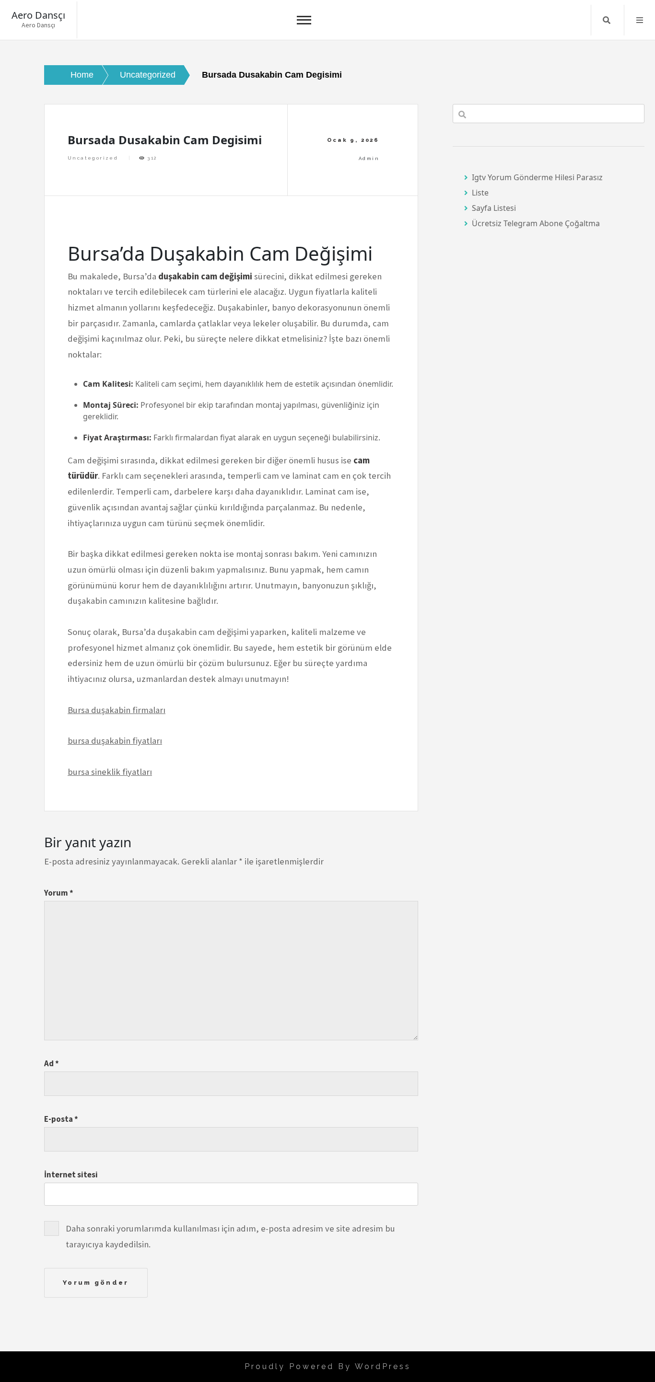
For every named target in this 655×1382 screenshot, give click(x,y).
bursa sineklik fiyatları (110, 771)
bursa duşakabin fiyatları (115, 740)
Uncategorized (93, 158)
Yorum (58, 892)
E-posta (61, 1119)
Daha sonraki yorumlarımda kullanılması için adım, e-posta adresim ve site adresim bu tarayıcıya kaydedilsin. (230, 1236)
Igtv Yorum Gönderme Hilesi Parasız (537, 177)
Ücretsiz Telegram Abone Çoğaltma (536, 223)
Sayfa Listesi (494, 208)
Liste (480, 192)
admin (369, 158)
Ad (51, 1063)
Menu (639, 20)
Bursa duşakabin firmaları (116, 709)
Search (606, 20)
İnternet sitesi (71, 1174)
